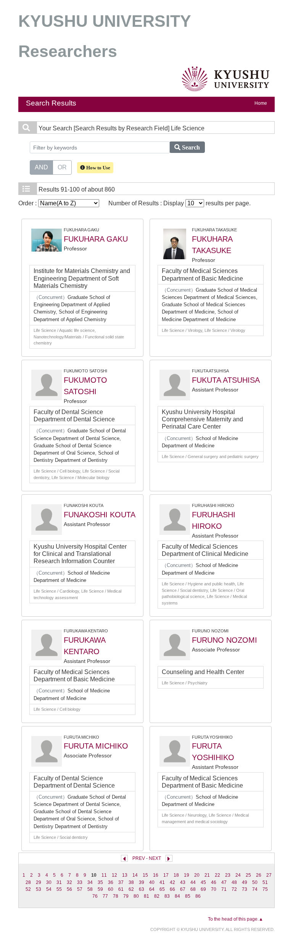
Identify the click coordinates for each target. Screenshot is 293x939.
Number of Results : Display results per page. (179, 203)
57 (79, 889)
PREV (138, 858)
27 (269, 875)
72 (234, 889)
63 (141, 889)
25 (248, 875)
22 (217, 875)
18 (176, 875)
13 (124, 875)
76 (95, 896)
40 (152, 882)
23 (227, 875)
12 (114, 875)
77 (105, 896)
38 (131, 882)
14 (135, 875)
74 (255, 889)
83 (167, 896)
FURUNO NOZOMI (224, 640)
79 (126, 896)
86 (198, 896)
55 (59, 889)
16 (155, 875)
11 (104, 875)
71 (224, 889)
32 (69, 882)
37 (121, 882)
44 (193, 882)
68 (193, 889)
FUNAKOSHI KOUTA (99, 514)
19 (186, 875)
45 (203, 882)
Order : (28, 203)
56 (69, 889)
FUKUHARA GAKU (96, 239)
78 (115, 896)
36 (110, 882)
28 (28, 882)
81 (146, 896)
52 (28, 889)
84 (177, 896)
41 (162, 882)
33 (79, 882)
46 (213, 882)
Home (260, 103)
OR (62, 167)
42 (172, 882)
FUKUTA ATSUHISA (226, 380)
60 (110, 889)
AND (41, 167)
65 (162, 889)
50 (255, 882)
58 (90, 889)
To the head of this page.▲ (235, 919)
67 (182, 889)
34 (90, 882)
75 (265, 889)
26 (258, 875)
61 (121, 889)
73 (244, 889)
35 (100, 882)
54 (49, 889)
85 (187, 896)
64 (152, 889)
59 (100, 889)
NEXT (155, 858)
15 (145, 875)
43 (182, 882)
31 (59, 882)
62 (131, 889)
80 (136, 896)
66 (172, 889)
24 (238, 875)
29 (38, 882)
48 (234, 882)
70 (213, 889)
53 (38, 889)
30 (49, 882)
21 (207, 875)
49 (244, 882)
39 (141, 882)
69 (203, 889)
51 (265, 882)
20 (197, 875)
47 (224, 882)
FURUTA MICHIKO (96, 746)
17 (166, 875)
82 (156, 896)
